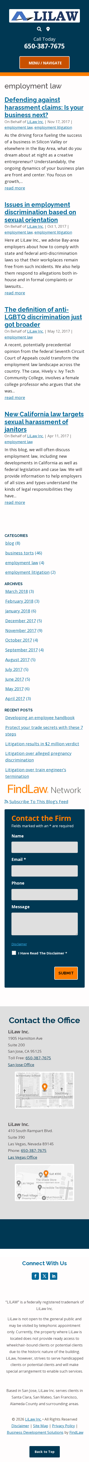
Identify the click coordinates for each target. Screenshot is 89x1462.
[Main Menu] (44, 63)
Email (18, 859)
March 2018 (16, 591)
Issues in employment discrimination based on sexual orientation (40, 212)
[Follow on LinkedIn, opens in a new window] (53, 1276)
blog (9, 543)
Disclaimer (19, 944)
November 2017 (20, 630)
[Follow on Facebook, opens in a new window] (35, 1276)
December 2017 (20, 620)
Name (17, 836)
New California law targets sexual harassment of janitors (44, 422)
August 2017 (17, 659)
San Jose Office (21, 1064)
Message (20, 906)
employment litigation (53, 127)
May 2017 (14, 688)
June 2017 (14, 679)
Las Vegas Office (22, 1157)
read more (15, 188)
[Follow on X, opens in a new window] (44, 1276)
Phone (17, 883)
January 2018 (17, 611)
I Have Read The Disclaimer (42, 953)
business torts (19, 553)
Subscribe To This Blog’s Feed (38, 801)
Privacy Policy (63, 1425)
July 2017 (13, 669)
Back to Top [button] (45, 1451)
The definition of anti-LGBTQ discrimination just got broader (43, 317)
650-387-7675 (44, 46)
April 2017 (15, 698)
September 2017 (21, 650)
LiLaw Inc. (35, 121)
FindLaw (76, 1432)
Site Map (40, 1425)
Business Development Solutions (35, 1432)
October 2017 (18, 640)
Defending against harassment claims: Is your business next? (44, 107)
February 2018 (19, 601)
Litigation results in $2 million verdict (42, 743)
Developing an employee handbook (40, 717)
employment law (19, 127)
